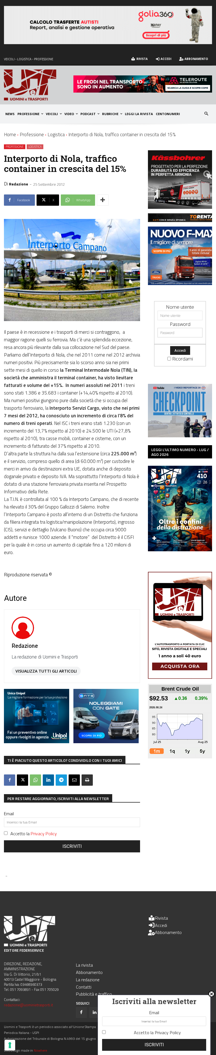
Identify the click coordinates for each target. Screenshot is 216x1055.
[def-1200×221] (108, 42)
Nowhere (40, 1050)
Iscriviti (72, 846)
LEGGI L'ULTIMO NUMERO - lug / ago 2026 (180, 452)
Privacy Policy (44, 833)
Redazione (18, 184)
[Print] (87, 780)
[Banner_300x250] (106, 741)
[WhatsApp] (35, 780)
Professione (32, 134)
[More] (103, 200)
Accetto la (33, 833)
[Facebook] (9, 780)
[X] (22, 780)
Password (180, 324)
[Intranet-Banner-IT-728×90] (142, 91)
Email (9, 813)
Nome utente (180, 307)
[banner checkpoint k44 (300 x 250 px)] (180, 435)
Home (10, 134)
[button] (206, 114)
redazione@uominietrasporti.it (28, 1005)
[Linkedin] (48, 780)
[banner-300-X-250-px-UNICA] (36, 741)
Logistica (56, 134)
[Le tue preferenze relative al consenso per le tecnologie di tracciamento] (9, 1045)
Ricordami (182, 358)
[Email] (74, 780)
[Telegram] (61, 780)
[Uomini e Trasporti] (38, 85)
